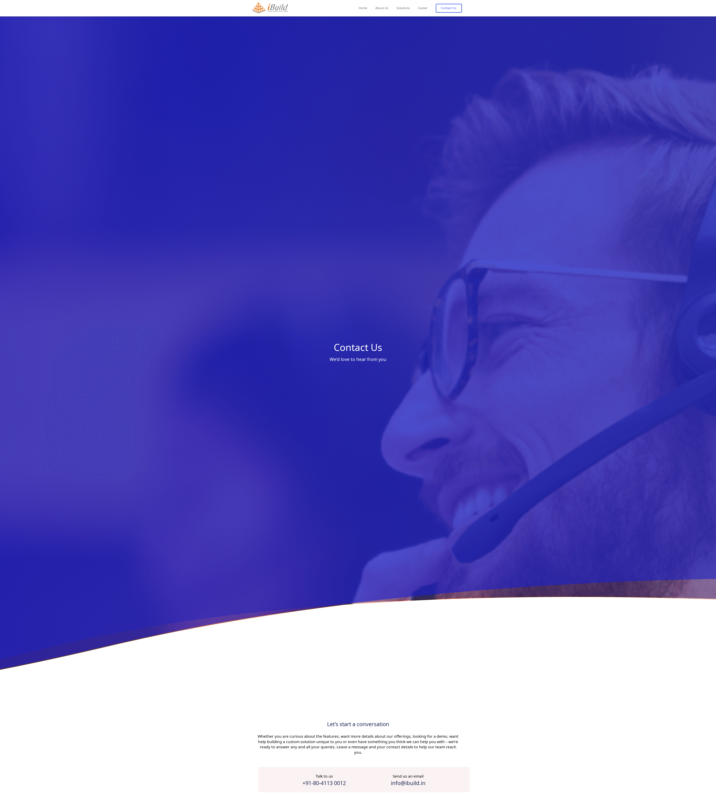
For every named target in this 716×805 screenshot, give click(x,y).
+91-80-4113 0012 (324, 783)
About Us (381, 8)
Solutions (403, 8)
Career (423, 8)
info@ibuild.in (408, 783)
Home (363, 8)
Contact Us (448, 8)
